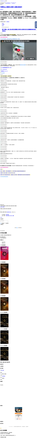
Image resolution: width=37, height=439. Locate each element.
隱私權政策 (23, 426)
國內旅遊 (7, 214)
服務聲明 (27, 426)
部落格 (3, 24)
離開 (5, 437)
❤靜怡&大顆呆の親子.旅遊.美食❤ (11, 7)
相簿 (3, 23)
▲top (1, 217)
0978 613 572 (5, 69)
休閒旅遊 (7, 21)
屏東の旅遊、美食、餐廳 (10, 215)
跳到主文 (1, 9)
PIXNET (12, 426)
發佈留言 (2, 224)
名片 (3, 25)
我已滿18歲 (2, 437)
